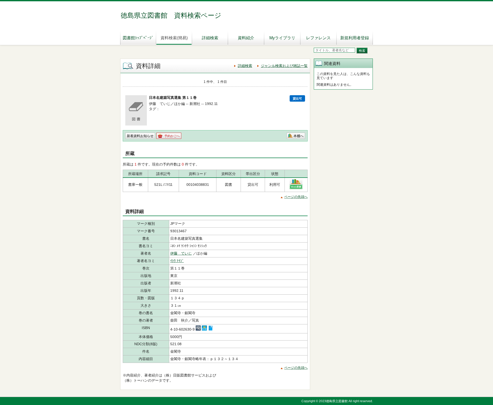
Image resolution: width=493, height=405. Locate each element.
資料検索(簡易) (174, 38)
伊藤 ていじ (181, 253)
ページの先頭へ (296, 197)
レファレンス (318, 38)
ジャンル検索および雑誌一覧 (284, 66)
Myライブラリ (282, 38)
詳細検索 (210, 38)
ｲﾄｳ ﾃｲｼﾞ (177, 261)
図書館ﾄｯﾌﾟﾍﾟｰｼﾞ (138, 38)
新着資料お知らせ (140, 136)
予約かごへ (172, 136)
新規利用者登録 (354, 38)
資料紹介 (246, 38)
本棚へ (298, 136)
